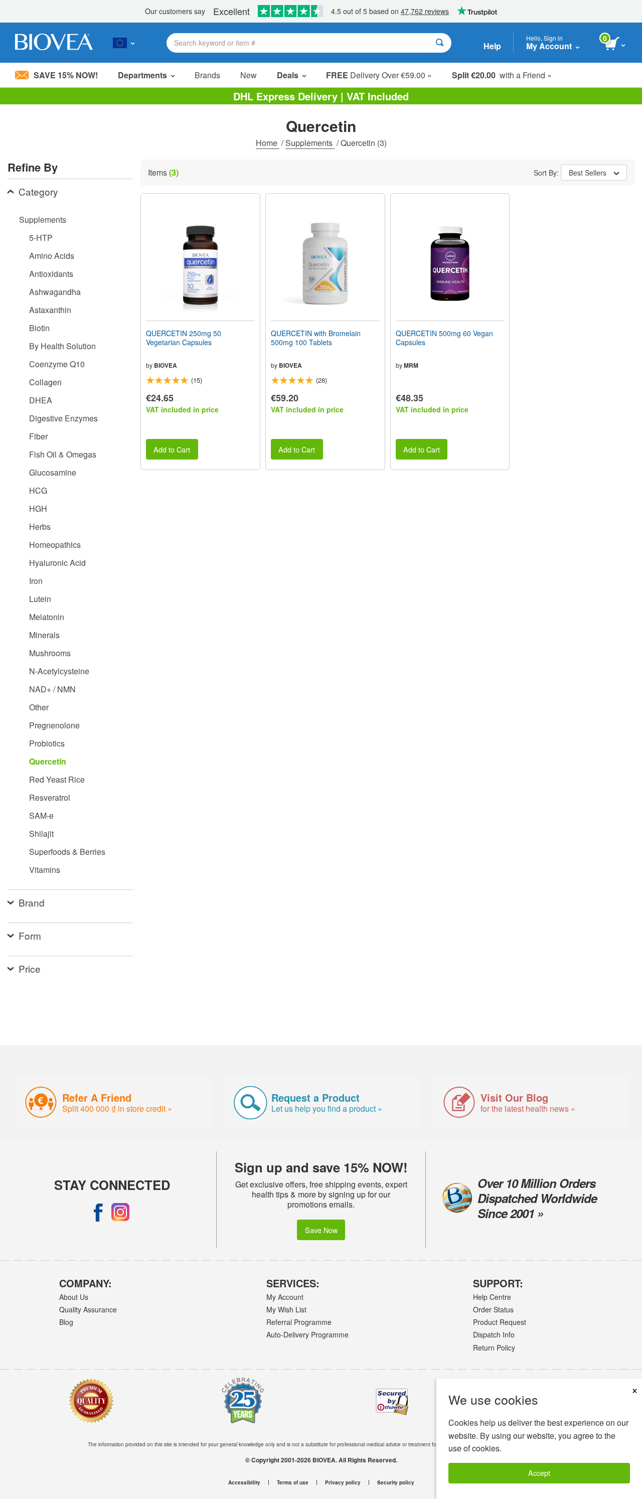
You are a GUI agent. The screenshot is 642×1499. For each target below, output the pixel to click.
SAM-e (41, 815)
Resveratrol (49, 797)
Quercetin (47, 761)
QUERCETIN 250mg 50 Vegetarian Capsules (183, 338)
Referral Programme (299, 1322)
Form (30, 935)
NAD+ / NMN (52, 689)
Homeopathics (55, 544)
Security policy (395, 1482)
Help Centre (492, 1297)
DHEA (40, 400)
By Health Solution (62, 346)
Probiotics (47, 743)
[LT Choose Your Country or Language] (123, 43)
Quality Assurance (88, 1309)
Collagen (45, 382)
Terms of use (292, 1482)
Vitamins (44, 869)
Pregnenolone (54, 725)
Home (267, 142)
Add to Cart (171, 449)
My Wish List (286, 1309)
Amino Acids (51, 255)
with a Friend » (502, 75)
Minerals (44, 635)
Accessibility (244, 1482)
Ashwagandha (55, 291)
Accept (539, 1472)
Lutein (40, 599)
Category (38, 191)
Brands (207, 75)
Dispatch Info (494, 1334)
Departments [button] (142, 75)
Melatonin (46, 617)
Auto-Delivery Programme (307, 1334)
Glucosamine (52, 472)
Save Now (321, 1230)
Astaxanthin (50, 310)
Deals (287, 75)
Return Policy (494, 1347)
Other (39, 707)
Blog (66, 1322)
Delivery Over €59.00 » (379, 75)
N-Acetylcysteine (59, 671)
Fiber (38, 436)
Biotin (39, 328)
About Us (73, 1297)
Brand (32, 902)
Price (30, 968)
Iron (36, 580)
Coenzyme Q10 (57, 364)
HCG (38, 490)
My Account (284, 1297)
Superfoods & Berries (67, 851)
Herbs (40, 526)
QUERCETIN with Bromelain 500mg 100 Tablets (316, 338)
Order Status (493, 1309)
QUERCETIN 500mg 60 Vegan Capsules (444, 338)
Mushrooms (50, 653)
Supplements (310, 142)
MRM (411, 365)
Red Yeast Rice (57, 779)
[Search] (439, 43)
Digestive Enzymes (63, 418)
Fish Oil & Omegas (62, 454)
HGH (38, 508)
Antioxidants (51, 273)
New (248, 75)
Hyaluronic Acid (57, 562)
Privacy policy (343, 1482)
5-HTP (41, 237)
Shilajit (41, 833)
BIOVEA (165, 365)
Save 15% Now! (66, 75)
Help (492, 46)
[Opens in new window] (98, 1212)
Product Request (499, 1322)
